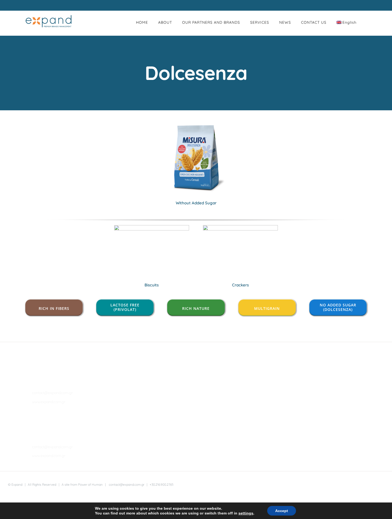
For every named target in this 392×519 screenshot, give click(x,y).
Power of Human (90, 484)
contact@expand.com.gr (52, 392)
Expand (16, 484)
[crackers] (240, 227)
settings (245, 513)
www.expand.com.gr (48, 401)
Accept (281, 511)
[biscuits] (151, 227)
